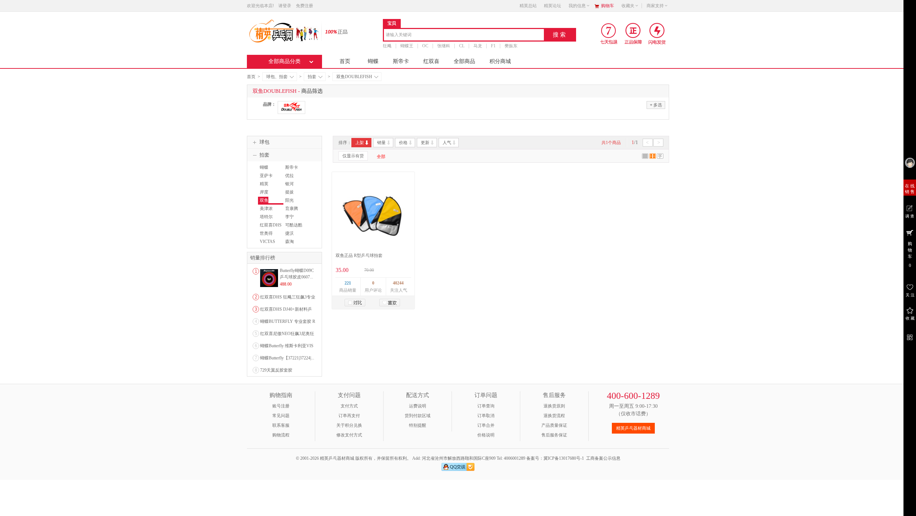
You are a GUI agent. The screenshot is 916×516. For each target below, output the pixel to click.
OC (425, 45)
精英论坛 (552, 5)
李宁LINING (290, 220)
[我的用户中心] (909, 162)
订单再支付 (349, 415)
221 (348, 283)
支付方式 (349, 405)
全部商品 (464, 61)
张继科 (443, 45)
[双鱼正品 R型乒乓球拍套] (373, 212)
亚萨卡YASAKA (267, 179)
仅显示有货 (353, 155)
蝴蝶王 (406, 45)
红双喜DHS (271, 225)
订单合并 (485, 425)
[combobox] (464, 35)
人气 (447, 142)
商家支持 (655, 5)
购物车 (607, 5)
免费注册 (304, 5)
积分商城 (500, 61)
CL (461, 45)
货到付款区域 (417, 415)
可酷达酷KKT (292, 228)
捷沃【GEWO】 (294, 236)
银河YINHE (290, 187)
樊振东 (511, 45)
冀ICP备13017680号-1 (564, 458)
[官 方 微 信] (909, 336)
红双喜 (431, 61)
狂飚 (387, 45)
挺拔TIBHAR (291, 195)
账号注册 (280, 405)
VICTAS (267, 241)
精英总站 (528, 5)
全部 (381, 156)
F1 (493, 45)
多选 (656, 105)
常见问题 (280, 415)
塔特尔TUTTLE (266, 220)
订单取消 (485, 415)
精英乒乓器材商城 (633, 428)
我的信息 (577, 5)
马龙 (477, 45)
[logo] (283, 30)
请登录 (284, 5)
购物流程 (280, 435)
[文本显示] (660, 157)
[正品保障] (334, 31)
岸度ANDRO (266, 195)
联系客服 (280, 425)
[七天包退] (610, 33)
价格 (403, 142)
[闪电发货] (657, 33)
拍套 (312, 76)
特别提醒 (417, 425)
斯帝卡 (401, 61)
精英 (264, 183)
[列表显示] (645, 157)
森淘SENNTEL (292, 244)
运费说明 (417, 405)
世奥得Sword (265, 236)
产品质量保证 (554, 425)
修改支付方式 (349, 435)
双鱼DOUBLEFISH (354, 76)
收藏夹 (628, 5)
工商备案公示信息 (603, 458)
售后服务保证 (554, 435)
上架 (359, 142)
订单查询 (485, 405)
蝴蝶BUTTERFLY (270, 170)
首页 (345, 61)
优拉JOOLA (290, 179)
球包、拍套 (277, 76)
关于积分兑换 (349, 425)
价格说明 (485, 435)
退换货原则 (554, 405)
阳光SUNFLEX (293, 203)
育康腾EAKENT (292, 212)
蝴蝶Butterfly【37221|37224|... (287, 357)
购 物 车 (910, 254)
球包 (264, 142)
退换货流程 (554, 415)
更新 (425, 142)
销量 (381, 142)
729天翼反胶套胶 (276, 370)
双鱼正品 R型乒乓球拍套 (359, 255)
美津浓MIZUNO (267, 212)
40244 (398, 283)
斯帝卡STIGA (290, 170)
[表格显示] (652, 157)
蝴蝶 (373, 61)
